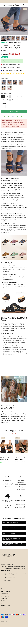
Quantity (3, 103)
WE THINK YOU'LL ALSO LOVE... (14, 431)
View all (14, 434)
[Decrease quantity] (3, 106)
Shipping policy (5, 596)
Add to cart (14, 111)
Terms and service (5, 591)
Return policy (4, 598)
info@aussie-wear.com (11, 577)
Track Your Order (5, 605)
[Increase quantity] (11, 106)
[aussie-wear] (14, 5)
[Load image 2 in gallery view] (14, 21)
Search (3, 603)
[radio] (3, 82)
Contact (3, 600)
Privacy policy (4, 593)
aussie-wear (7, 621)
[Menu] (1, 5)
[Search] (5, 5)
